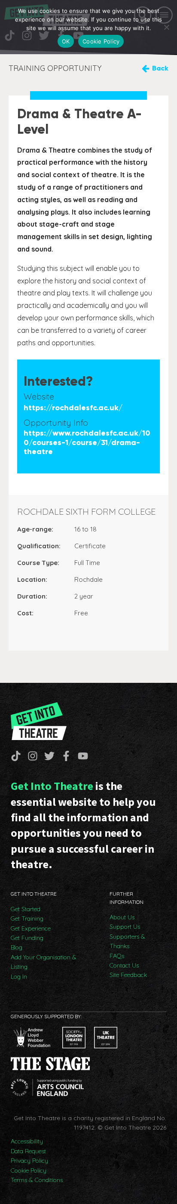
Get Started (25, 909)
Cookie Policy (28, 1170)
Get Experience (31, 928)
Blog (16, 947)
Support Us (125, 927)
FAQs (117, 956)
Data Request (28, 1151)
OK (66, 41)
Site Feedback (128, 975)
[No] (166, 27)
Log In (19, 976)
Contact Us (124, 965)
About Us (122, 917)
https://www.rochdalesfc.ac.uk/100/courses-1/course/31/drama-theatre (87, 442)
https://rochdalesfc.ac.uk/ (73, 407)
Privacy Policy (29, 1160)
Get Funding (27, 938)
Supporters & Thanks (127, 941)
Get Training (27, 918)
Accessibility (27, 1141)
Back (160, 68)
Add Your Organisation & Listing (43, 962)
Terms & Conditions (37, 1180)
